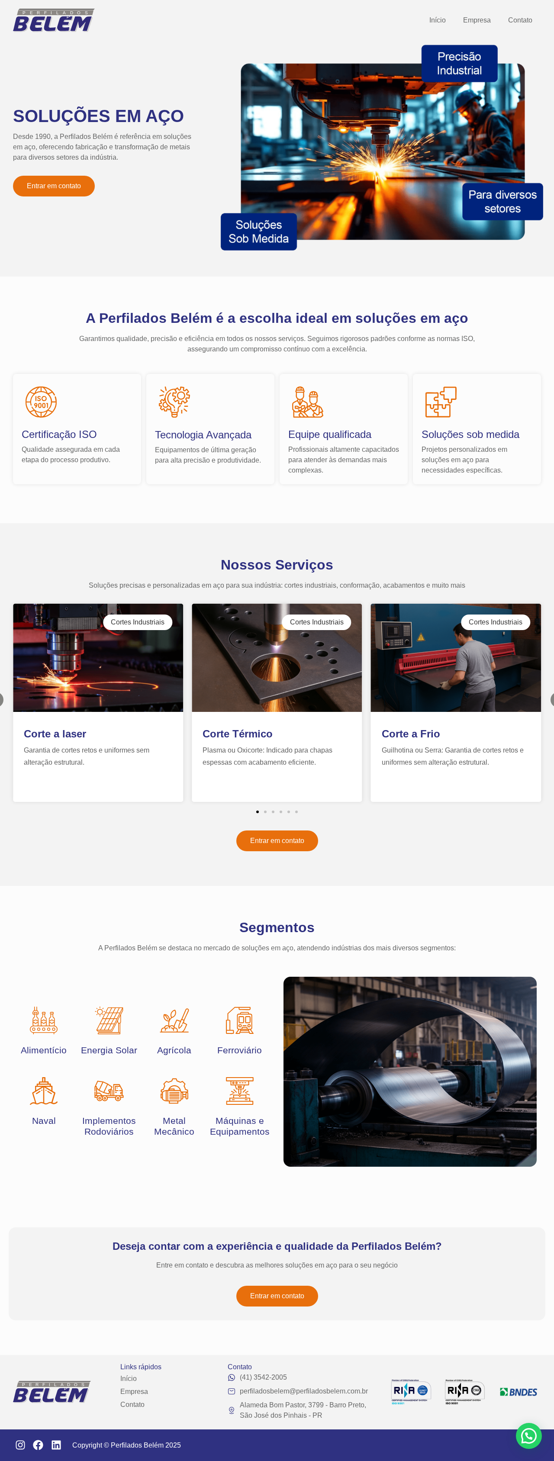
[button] (257, 812)
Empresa (477, 20)
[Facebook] (38, 1445)
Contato (520, 20)
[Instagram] (20, 1445)
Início (437, 20)
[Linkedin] (56, 1445)
